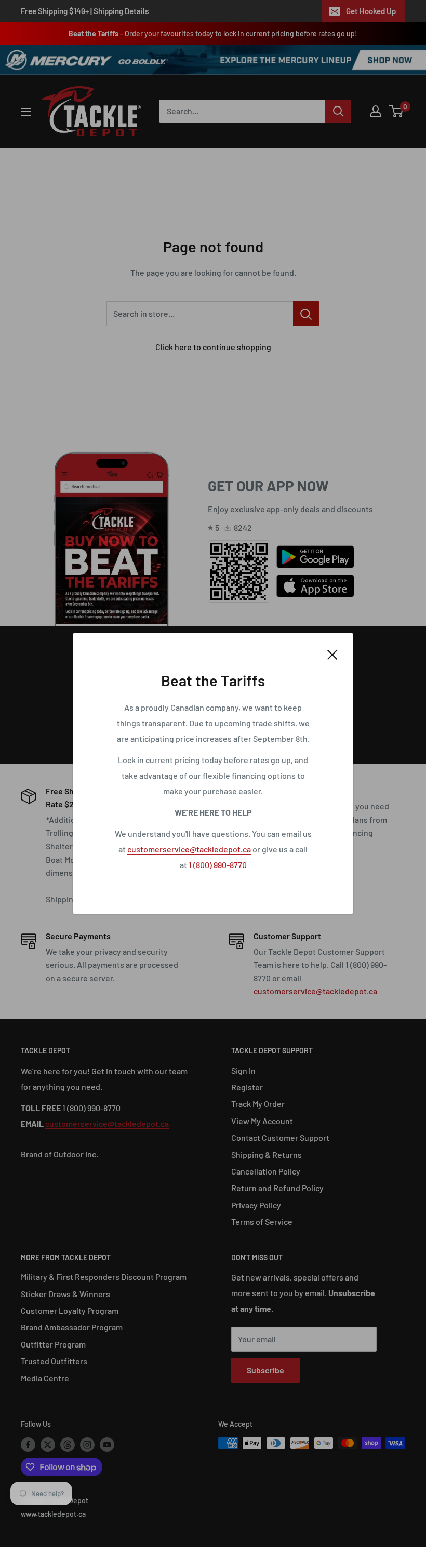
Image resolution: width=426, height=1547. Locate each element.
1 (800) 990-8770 (218, 865)
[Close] (332, 653)
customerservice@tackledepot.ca (189, 849)
